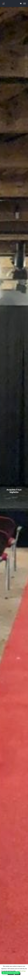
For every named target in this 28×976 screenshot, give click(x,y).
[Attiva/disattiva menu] (24, 3)
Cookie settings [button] (21, 971)
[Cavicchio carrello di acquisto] (20, 3)
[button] (10, 972)
